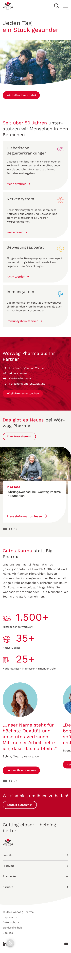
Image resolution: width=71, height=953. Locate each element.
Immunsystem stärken (23, 321)
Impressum (10, 917)
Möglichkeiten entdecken (23, 393)
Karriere (8, 886)
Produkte (9, 865)
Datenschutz (11, 922)
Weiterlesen (15, 232)
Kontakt (8, 855)
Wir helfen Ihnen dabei (21, 95)
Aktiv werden (16, 276)
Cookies (8, 932)
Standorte (9, 876)
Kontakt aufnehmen (20, 804)
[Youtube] (65, 944)
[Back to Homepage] (8, 6)
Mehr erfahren (17, 184)
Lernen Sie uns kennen (21, 770)
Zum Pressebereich (19, 436)
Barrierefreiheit (12, 927)
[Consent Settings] (10, 942)
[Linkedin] (6, 944)
